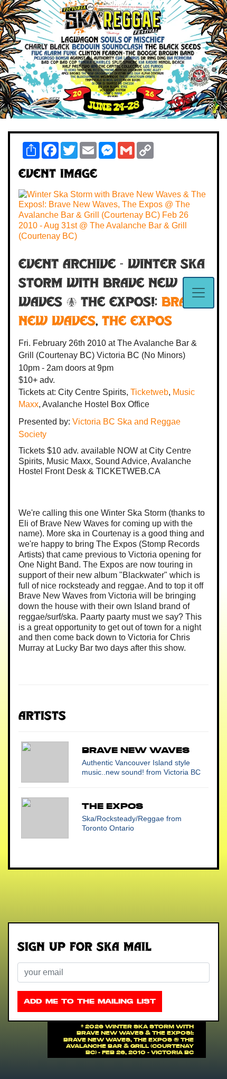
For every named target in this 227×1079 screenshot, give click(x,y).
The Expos (137, 322)
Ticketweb (149, 392)
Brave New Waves (136, 750)
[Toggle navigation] (198, 293)
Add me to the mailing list (90, 1001)
